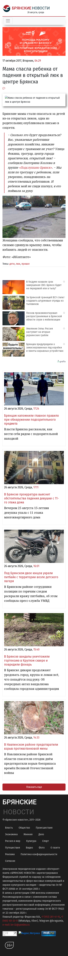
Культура (31, 841)
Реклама (10, 854)
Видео (29, 847)
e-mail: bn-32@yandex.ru (16, 924)
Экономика (11, 834)
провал (25, 263)
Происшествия (44, 827)
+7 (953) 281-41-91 (50, 916)
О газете (55, 847)
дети (12, 263)
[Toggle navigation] (8, 20)
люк (18, 263)
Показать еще (34, 787)
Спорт (45, 841)
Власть (9, 827)
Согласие (10, 860)
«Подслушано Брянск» (35, 167)
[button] (62, 198)
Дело (41, 834)
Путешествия (12, 847)
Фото (42, 847)
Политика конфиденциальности (39, 854)
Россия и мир (12, 841)
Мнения (28, 834)
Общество (24, 827)
